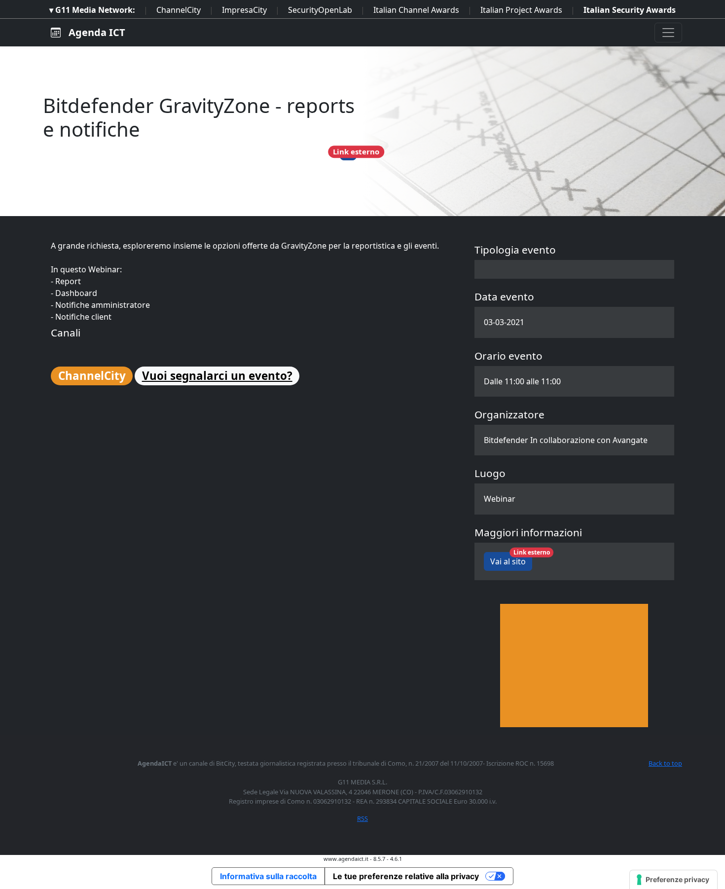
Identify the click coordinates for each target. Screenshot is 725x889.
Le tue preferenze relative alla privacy (406, 876)
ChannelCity (178, 9)
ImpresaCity (244, 9)
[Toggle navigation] (668, 32)
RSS (362, 818)
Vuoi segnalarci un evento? (217, 375)
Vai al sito (511, 559)
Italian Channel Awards (416, 9)
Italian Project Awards (521, 9)
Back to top (665, 763)
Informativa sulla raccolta (268, 876)
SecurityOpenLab (320, 9)
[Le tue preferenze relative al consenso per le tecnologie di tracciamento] (673, 879)
